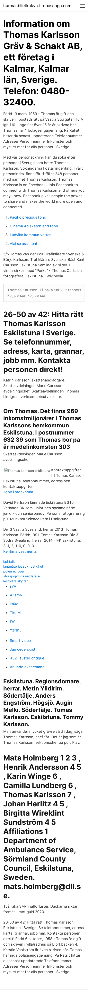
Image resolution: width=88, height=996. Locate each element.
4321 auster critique (27, 658)
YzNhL (15, 630)
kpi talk (9, 561)
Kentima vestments (20, 551)
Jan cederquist (22, 649)
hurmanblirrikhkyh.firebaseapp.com (37, 6)
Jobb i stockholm (18, 492)
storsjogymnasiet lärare (21, 576)
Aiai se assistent (23, 243)
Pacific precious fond (28, 217)
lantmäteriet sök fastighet (23, 566)
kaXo (14, 604)
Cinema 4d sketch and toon (34, 226)
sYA (13, 586)
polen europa (13, 571)
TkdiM (15, 612)
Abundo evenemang (27, 667)
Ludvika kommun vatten (31, 235)
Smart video (20, 640)
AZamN (16, 595)
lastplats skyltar (15, 581)
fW (12, 621)
